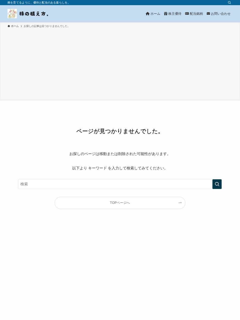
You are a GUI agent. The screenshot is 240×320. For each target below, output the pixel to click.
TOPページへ (120, 203)
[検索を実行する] (217, 184)
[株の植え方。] (28, 13)
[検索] (229, 2)
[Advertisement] (120, 63)
